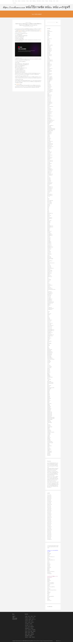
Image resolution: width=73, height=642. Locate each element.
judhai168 (48, 140)
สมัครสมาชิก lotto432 (50, 382)
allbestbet (48, 52)
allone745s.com (49, 54)
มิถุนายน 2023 (49, 535)
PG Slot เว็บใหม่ (49, 202)
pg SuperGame (49, 203)
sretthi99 (48, 286)
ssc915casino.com (49, 288)
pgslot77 (48, 223)
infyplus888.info (49, 132)
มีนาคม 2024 (49, 525)
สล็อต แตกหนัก (49, 388)
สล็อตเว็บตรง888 (49, 415)
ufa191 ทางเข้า (49, 313)
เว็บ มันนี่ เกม (49, 440)
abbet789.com (49, 48)
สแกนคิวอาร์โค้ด (49, 422)
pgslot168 (48, 221)
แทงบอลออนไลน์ (49, 451)
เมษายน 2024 (49, 524)
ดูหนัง (48, 346)
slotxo (32, 625)
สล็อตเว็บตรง (49, 572)
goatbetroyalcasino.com (50, 120)
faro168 (48, 105)
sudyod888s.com (49, 293)
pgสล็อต (48, 230)
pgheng (48, 214)
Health (48, 124)
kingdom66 (49, 142)
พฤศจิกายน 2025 (49, 504)
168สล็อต (48, 33)
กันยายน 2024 (49, 519)
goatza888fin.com (50, 121)
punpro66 (48, 554)
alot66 (48, 56)
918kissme (48, 47)
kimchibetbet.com (50, 141)
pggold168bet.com (50, 213)
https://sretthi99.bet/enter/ (51, 128)
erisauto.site (49, 101)
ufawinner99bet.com (50, 325)
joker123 (48, 578)
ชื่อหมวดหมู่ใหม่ (49, 343)
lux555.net (48, 159)
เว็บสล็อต (48, 444)
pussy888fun (49, 241)
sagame (48, 255)
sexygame (48, 269)
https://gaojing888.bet (50, 596)
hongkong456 (49, 127)
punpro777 (49, 237)
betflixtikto (48, 69)
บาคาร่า (48, 363)
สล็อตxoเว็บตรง (49, 403)
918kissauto (49, 46)
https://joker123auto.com (51, 556)
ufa (47, 310)
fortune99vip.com (50, 111)
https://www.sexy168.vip (50, 571)
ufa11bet (48, 311)
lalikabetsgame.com (50, 146)
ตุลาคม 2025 (49, 505)
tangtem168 (49, 295)
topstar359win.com (50, 303)
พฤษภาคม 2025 (49, 510)
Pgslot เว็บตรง (49, 220)
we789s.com (49, 333)
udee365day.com (49, 309)
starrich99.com (49, 291)
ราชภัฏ (48, 380)
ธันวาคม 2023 (49, 528)
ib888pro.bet (49, 131)
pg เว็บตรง (48, 205)
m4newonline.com (50, 160)
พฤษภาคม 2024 (49, 523)
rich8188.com (49, 248)
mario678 (48, 164)
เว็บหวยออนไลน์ (49, 573)
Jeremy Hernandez (30, 26)
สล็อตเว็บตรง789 (49, 414)
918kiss (48, 552)
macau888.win (49, 163)
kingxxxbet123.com (50, 143)
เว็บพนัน (48, 443)
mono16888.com (49, 175)
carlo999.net (49, 84)
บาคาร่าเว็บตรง (49, 367)
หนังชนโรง (48, 424)
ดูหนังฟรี (48, 348)
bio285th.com (49, 74)
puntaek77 (48, 239)
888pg (48, 39)
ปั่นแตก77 (48, 370)
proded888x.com (49, 234)
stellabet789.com (49, 292)
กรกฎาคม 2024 (49, 521)
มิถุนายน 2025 (49, 509)
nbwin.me (48, 184)
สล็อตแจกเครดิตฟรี (49, 419)
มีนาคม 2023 (49, 538)
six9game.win (49, 275)
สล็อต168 (48, 389)
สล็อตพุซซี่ (48, 405)
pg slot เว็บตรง (49, 201)
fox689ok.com (49, 112)
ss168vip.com (49, 287)
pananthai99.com (49, 194)
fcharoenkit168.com (50, 106)
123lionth (48, 30)
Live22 (48, 149)
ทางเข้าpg (48, 360)
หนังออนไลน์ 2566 (49, 426)
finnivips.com (49, 108)
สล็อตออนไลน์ (49, 406)
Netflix (48, 185)
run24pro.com (49, 254)
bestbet (48, 67)
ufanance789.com (50, 323)
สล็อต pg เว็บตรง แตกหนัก (50, 387)
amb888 (48, 58)
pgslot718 (48, 222)
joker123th (48, 139)
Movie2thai (49, 179)
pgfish (48, 212)
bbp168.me (49, 66)
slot (47, 277)
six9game (48, 274)
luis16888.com (49, 158)
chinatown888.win (50, 89)
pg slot (48, 198)
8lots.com (48, 40)
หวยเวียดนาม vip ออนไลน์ (50, 432)
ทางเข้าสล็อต (49, 361)
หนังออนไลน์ (49, 425)
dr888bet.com (49, 94)
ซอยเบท (48, 344)
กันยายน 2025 (49, 506)
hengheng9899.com (50, 125)
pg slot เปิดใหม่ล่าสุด (50, 200)
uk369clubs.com (49, 326)
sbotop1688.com (49, 260)
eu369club (48, 104)
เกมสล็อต (48, 435)
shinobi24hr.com (49, 271)
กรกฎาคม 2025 (49, 508)
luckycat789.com (49, 157)
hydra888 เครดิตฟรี (50, 130)
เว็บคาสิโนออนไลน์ (49, 441)
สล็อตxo (48, 402)
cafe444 (48, 83)
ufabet (48, 316)
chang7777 (49, 88)
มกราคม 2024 (49, 527)
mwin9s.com (49, 181)
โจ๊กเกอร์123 (48, 454)
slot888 (48, 585)
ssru (47, 290)
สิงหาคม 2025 (49, 507)
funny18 (33, 617)
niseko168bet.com (50, 186)
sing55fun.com (49, 272)
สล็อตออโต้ (48, 407)
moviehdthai (49, 180)
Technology (49, 296)
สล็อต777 (29, 632)
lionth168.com (49, 148)
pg (47, 197)
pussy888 (48, 240)
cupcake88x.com (49, 90)
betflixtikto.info (49, 70)
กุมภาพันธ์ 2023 (49, 539)
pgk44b (48, 216)
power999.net (49, 233)
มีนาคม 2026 (49, 500)
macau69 (48, 162)
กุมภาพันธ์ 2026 (49, 501)
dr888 (48, 93)
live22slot (48, 150)
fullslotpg (48, 565)
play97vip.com (49, 231)
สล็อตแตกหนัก (49, 421)
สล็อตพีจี (48, 404)
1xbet (48, 36)
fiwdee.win (48, 110)
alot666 (48, 57)
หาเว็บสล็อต (48, 433)
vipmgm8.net (49, 331)
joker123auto (49, 138)
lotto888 (48, 156)
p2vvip (48, 193)
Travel (48, 306)
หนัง (47, 423)
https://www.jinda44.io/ (50, 583)
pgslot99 (29, 622)
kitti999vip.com (49, 145)
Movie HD (48, 177)
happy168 (48, 123)
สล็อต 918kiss (49, 385)
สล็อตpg (48, 401)
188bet (48, 34)
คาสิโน (48, 340)
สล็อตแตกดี (48, 420)
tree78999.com (49, 307)
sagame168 (49, 256)
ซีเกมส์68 (48, 345)
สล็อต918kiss (49, 398)
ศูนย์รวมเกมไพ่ (49, 381)
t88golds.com (49, 294)
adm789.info (49, 51)
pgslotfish (32, 622)
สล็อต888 (48, 396)
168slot (48, 32)
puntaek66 (48, 238)
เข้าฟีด (13, 617)
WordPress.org (14, 619)
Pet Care (48, 196)
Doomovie (48, 92)
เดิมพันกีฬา (48, 438)
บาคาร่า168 (48, 365)
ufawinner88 (49, 324)
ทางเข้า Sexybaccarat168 (50, 359)
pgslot (48, 219)
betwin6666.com (49, 73)
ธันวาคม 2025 (49, 503)
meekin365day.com (50, 169)
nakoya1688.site (49, 183)
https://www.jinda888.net (51, 586)
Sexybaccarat (49, 267)
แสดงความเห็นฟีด (14, 618)
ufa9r (48, 315)
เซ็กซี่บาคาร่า (49, 437)
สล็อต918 (48, 397)
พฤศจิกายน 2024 (49, 517)
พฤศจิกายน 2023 (49, 529)
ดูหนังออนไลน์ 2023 (50, 352)
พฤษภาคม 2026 (49, 498)
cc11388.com (49, 87)
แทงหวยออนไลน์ (49, 452)
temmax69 (49, 297)
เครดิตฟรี (48, 436)
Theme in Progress (40, 640)
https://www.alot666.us (50, 582)
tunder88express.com (50, 308)
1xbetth (48, 594)
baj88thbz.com (49, 64)
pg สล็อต (48, 204)
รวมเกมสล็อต (49, 379)
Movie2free (49, 178)
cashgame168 (49, 86)
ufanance (48, 322)
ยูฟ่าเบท (48, 378)
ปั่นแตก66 (48, 369)
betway (48, 72)
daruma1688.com (49, 91)
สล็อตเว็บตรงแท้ (49, 416)
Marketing (48, 167)
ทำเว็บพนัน (48, 362)
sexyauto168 (49, 266)
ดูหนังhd (48, 569)
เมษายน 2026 (49, 499)
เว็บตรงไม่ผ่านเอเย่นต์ (50, 442)
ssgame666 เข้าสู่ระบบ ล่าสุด (51, 289)
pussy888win (49, 242)
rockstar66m (49, 251)
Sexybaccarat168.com (50, 268)
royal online (49, 252)
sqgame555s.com (49, 285)
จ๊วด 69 (48, 342)
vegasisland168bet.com (50, 329)
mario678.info (49, 165)
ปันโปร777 (48, 371)
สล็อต (48, 384)
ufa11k (48, 312)
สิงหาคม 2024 (49, 520)
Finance (48, 107)
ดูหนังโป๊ (48, 593)
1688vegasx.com (49, 31)
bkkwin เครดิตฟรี (49, 76)
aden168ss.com (49, 50)
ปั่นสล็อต (48, 368)
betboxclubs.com (49, 68)
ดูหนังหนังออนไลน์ (49, 349)
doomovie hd (49, 600)
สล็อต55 (31, 631)
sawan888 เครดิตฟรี (50, 258)
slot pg (48, 278)
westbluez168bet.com (50, 334)
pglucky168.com (49, 217)
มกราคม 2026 (49, 502)
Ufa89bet (48, 314)
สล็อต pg (48, 386)
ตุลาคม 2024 (49, 518)
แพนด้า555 (48, 453)
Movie (48, 176)
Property (48, 236)
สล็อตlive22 (48, 400)
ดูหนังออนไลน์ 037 (49, 351)
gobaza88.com (49, 122)
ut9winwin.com (49, 327)
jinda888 (30, 619)
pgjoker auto (49, 215)
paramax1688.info (49, 195)
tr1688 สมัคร (18, 84)
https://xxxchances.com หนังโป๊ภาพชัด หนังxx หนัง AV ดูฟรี (36, 7)
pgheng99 (48, 564)
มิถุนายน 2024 (49, 522)
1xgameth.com (49, 38)
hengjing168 (49, 126)
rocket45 (48, 250)
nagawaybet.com (49, 182)
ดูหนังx (48, 347)
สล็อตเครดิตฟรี (49, 408)
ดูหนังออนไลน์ (49, 350)
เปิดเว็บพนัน (48, 439)
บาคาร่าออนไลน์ (49, 366)
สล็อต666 (26, 632)
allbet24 (48, 597)
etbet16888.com (49, 102)
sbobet (48, 259)
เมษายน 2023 (49, 537)
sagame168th (49, 257)
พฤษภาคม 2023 (49, 536)
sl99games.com (49, 276)
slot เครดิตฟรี (49, 279)
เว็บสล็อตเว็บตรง (49, 445)
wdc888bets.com (50, 332)
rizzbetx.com (49, 249)
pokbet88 (48, 232)
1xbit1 (48, 37)
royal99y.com (49, 253)
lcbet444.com (49, 147)
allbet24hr (48, 53)
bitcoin (48, 75)
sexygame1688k (49, 270)
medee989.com (49, 168)
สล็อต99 (48, 399)
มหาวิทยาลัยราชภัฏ (49, 377)
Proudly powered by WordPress (48, 640)
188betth (48, 35)
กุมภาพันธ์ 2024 (49, 526)
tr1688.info (27, 22)
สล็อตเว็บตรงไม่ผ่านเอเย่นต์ (50, 417)
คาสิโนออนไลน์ (49, 341)
